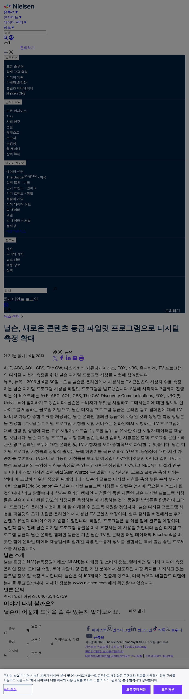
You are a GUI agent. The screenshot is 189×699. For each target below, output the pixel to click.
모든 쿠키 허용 (136, 689)
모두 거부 (168, 689)
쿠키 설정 (10, 689)
